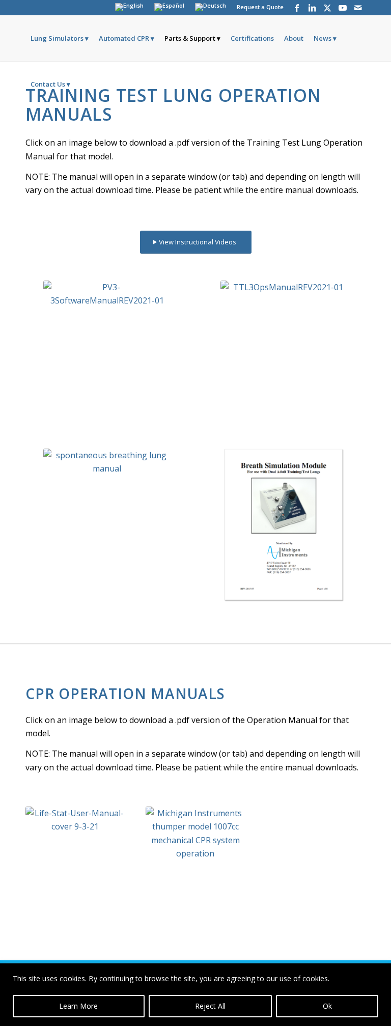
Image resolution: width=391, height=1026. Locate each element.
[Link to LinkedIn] (311, 7)
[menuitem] (129, 7)
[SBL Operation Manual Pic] (107, 525)
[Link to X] (327, 7)
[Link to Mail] (358, 7)
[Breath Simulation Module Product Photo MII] (284, 525)
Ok (327, 1006)
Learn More (78, 1006)
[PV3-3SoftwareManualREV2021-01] (107, 357)
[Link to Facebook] (296, 7)
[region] (195, 994)
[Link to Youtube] (342, 7)
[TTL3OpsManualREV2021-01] (284, 357)
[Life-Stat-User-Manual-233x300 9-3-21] (75, 871)
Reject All (210, 1006)
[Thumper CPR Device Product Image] (195, 870)
